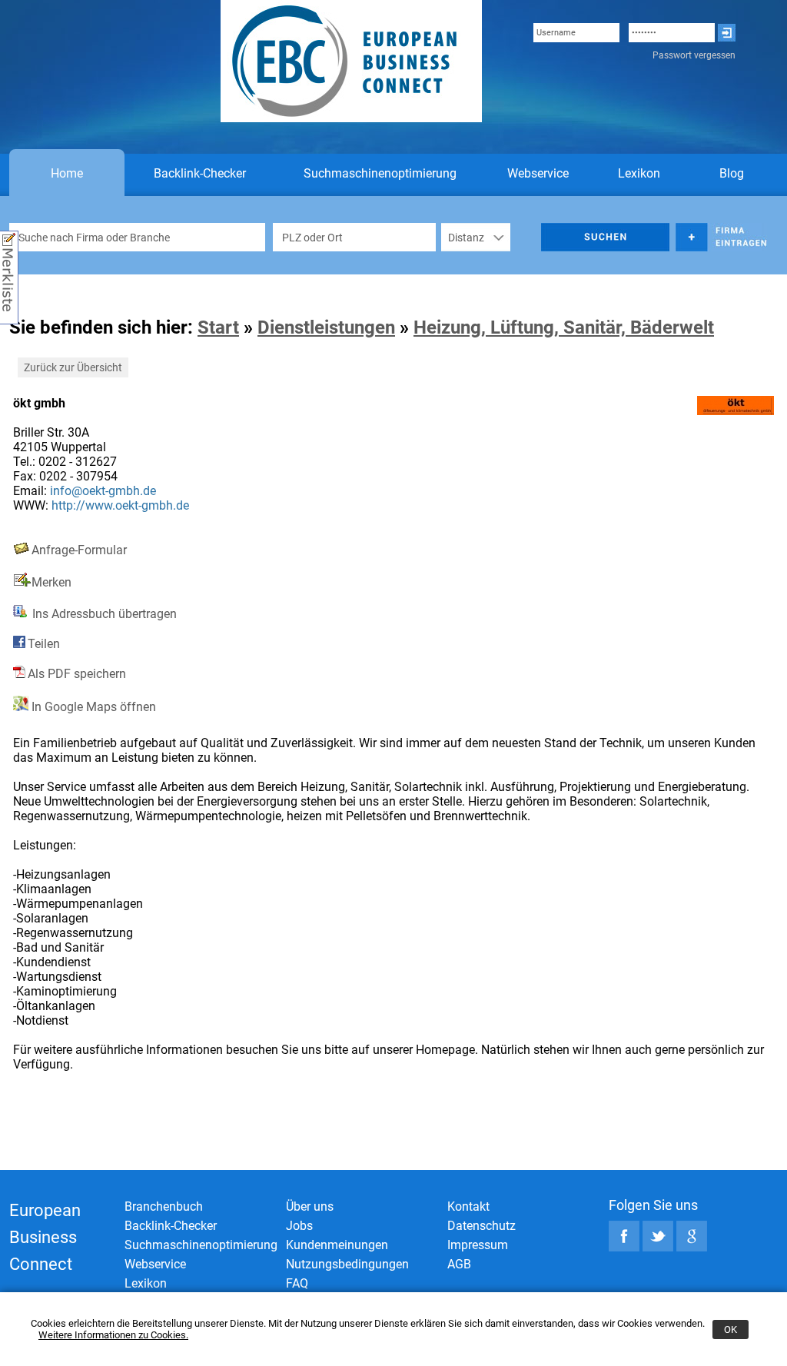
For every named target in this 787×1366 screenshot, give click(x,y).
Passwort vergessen (694, 55)
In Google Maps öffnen (92, 707)
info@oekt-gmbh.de (103, 491)
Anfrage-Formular (79, 550)
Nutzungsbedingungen (347, 1264)
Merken (51, 582)
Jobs (299, 1225)
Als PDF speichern (77, 673)
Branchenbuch (164, 1206)
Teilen (44, 643)
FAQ (297, 1283)
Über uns (310, 1206)
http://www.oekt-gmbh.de (120, 505)
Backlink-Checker (200, 173)
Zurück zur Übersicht (73, 367)
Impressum (477, 1245)
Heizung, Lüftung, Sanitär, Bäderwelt (563, 327)
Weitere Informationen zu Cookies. (113, 1335)
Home (67, 173)
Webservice (538, 173)
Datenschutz (481, 1225)
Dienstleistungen (326, 327)
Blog (731, 173)
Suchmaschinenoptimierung (380, 173)
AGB (459, 1264)
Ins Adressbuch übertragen (103, 614)
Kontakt (468, 1206)
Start (218, 327)
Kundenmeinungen (337, 1245)
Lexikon (639, 173)
